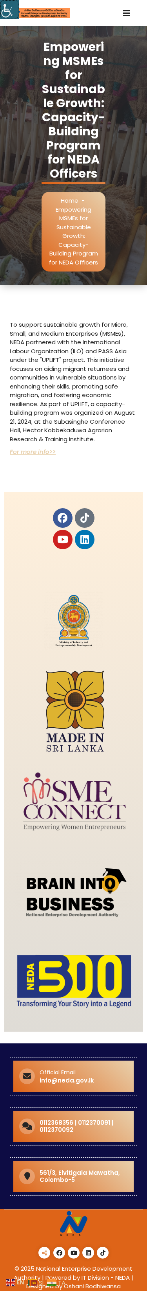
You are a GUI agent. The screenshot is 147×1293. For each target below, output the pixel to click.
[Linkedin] (84, 539)
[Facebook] (63, 518)
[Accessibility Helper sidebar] (9, 9)
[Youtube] (63, 539)
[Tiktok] (84, 518)
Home (69, 200)
